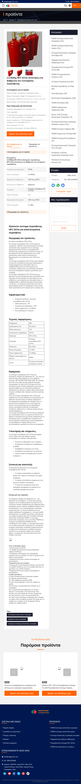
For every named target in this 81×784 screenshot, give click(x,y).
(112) (63, 123)
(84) (62, 87)
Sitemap (6, 739)
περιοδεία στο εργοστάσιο (11, 731)
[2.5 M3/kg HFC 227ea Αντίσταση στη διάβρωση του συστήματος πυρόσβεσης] (24, 49)
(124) (62, 154)
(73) (61, 116)
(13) (60, 161)
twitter (18, 773)
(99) (63, 134)
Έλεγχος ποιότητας (9, 735)
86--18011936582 (73, 1)
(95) (62, 68)
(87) (62, 82)
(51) (60, 61)
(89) (59, 109)
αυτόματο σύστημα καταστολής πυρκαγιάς (22, 624)
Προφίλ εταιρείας (8, 728)
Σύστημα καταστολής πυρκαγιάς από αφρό (65, 735)
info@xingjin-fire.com (11, 1)
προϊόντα (11, 20)
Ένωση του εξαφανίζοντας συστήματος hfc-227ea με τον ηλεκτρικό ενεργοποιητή (20, 686)
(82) (63, 147)
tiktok (28, 773)
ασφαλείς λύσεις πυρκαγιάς (17, 619)
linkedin (4, 773)
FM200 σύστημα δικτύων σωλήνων (62, 747)
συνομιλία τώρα (63, 191)
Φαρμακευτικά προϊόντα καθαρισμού (63, 739)
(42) (63, 54)
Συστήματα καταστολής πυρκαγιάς (19, 614)
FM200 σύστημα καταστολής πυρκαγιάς (64, 728)
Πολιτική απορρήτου (10, 743)
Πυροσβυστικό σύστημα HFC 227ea (27, 20)
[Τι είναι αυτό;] (58, 185)
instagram (23, 773)
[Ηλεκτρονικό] (62, 185)
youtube (9, 773)
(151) (62, 47)
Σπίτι (4, 20)
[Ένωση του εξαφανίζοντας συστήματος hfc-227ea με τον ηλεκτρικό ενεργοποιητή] (21, 668)
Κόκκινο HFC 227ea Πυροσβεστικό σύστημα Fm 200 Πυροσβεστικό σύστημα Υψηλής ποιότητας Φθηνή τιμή (58, 686)
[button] (14, 672)
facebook (14, 773)
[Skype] (53, 185)
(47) (63, 139)
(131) (62, 40)
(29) (59, 93)
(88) (62, 129)
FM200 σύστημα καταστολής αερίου (63, 731)
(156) (63, 98)
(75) (60, 76)
